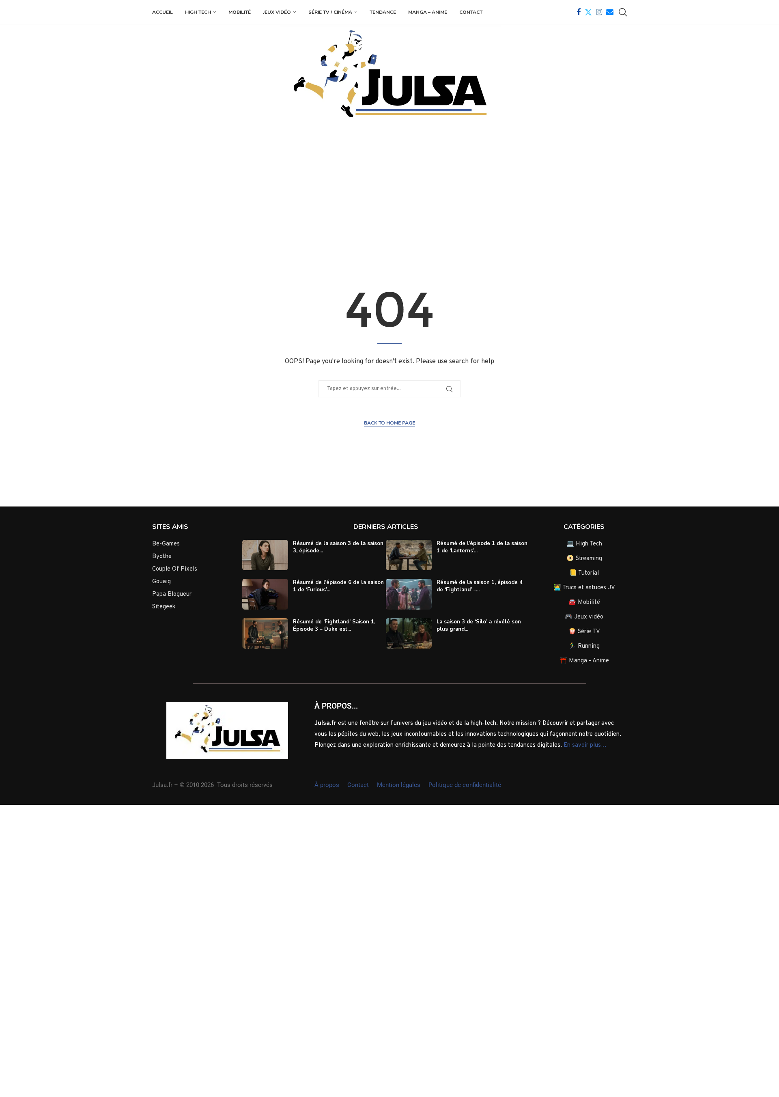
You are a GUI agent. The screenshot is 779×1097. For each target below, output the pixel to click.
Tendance (383, 12)
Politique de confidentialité (464, 785)
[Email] (609, 12)
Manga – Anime (427, 12)
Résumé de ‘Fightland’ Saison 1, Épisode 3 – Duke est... (334, 625)
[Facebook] (579, 12)
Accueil (162, 12)
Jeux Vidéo (277, 12)
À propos (326, 785)
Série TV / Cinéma (330, 12)
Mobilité (239, 12)
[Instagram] (599, 12)
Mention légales (398, 785)
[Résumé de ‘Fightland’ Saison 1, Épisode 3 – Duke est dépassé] (265, 633)
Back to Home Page (389, 423)
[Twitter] (588, 12)
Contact (470, 12)
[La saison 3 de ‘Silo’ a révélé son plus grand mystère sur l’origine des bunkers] (409, 633)
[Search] (623, 12)
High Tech (198, 12)
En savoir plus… (585, 745)
